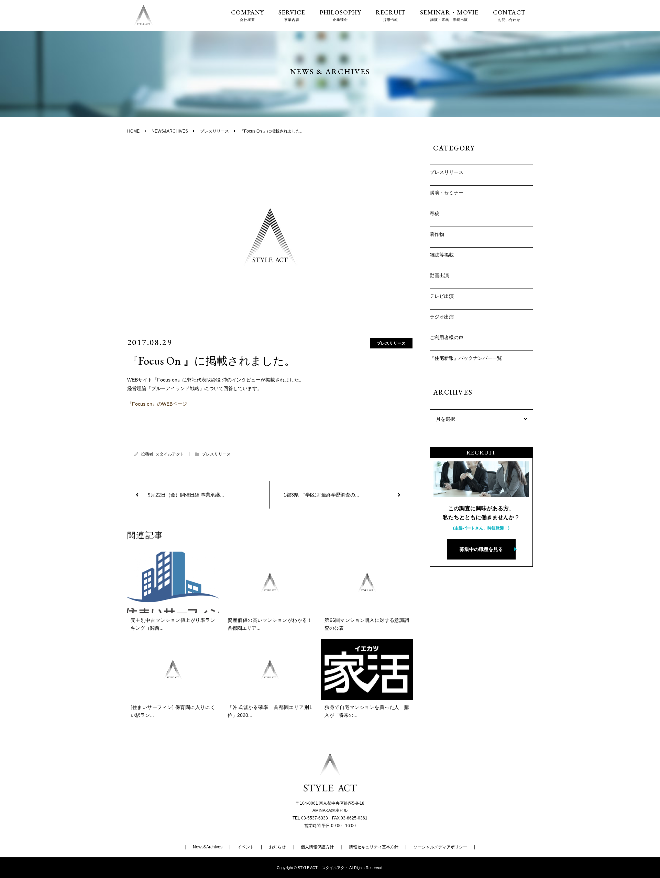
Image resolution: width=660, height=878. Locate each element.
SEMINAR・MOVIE (449, 15)
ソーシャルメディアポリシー (440, 847)
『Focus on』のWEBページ (157, 404)
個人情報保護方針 (317, 847)
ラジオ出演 (442, 317)
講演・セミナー (446, 193)
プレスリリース (391, 343)
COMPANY (247, 15)
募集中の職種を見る (481, 549)
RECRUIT (391, 15)
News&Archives (207, 847)
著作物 (437, 234)
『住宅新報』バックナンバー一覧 (466, 358)
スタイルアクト (169, 454)
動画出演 (439, 275)
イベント (246, 847)
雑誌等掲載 (442, 255)
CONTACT (509, 15)
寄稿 (434, 213)
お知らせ (277, 847)
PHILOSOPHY (340, 15)
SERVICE (291, 15)
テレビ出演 (442, 296)
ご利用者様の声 (446, 337)
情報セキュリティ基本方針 (373, 847)
